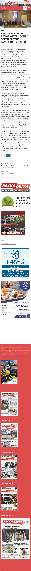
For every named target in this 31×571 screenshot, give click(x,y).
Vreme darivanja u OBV (7, 172)
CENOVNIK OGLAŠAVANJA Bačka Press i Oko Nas (13, 352)
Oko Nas (3, 8)
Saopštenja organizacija (8, 354)
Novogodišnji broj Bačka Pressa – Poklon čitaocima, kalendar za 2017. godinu (15, 165)
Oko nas (9, 45)
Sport (2, 30)
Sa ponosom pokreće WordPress (8, 569)
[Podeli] (8, 155)
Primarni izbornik (29, 8)
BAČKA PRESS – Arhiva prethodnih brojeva (12, 349)
